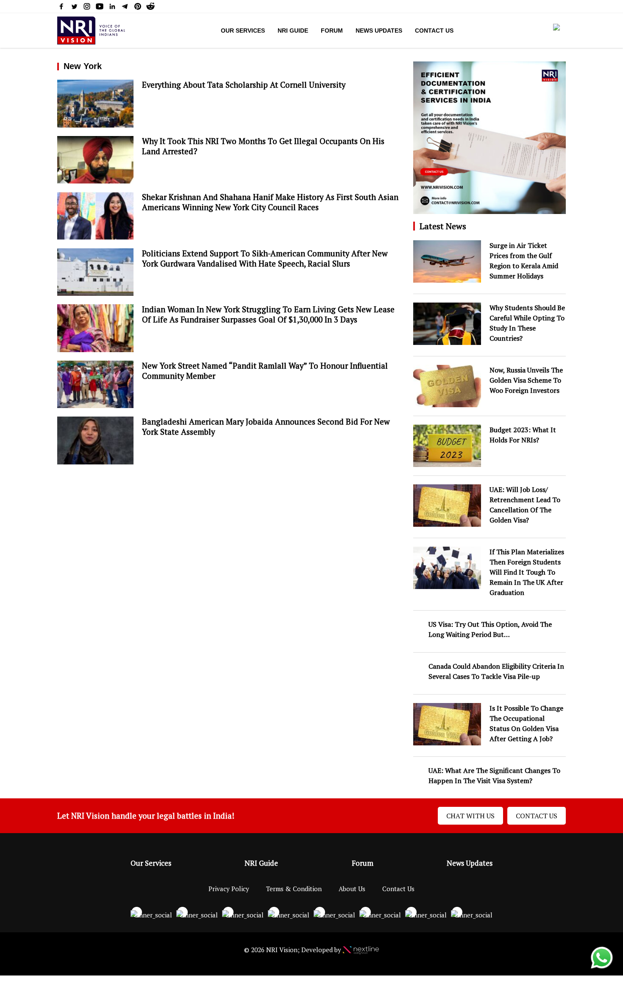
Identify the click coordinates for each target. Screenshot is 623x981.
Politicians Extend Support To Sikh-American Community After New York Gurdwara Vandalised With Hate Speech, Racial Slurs (265, 258)
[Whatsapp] (602, 968)
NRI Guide (293, 30)
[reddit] (150, 8)
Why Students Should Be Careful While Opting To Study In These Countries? (527, 323)
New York (83, 66)
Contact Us (434, 30)
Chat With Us (470, 815)
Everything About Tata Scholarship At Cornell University (245, 85)
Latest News (443, 226)
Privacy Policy (229, 888)
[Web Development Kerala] (361, 949)
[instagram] (87, 8)
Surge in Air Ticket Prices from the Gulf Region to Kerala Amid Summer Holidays (524, 261)
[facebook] (61, 8)
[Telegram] (125, 8)
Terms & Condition (294, 888)
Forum (332, 30)
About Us (352, 888)
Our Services (243, 30)
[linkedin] (112, 8)
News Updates (379, 30)
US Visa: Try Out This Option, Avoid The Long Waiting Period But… (490, 629)
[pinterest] (138, 8)
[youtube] (99, 8)
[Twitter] (74, 8)
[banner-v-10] (489, 209)
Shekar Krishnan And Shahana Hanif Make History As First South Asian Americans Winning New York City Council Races (270, 202)
